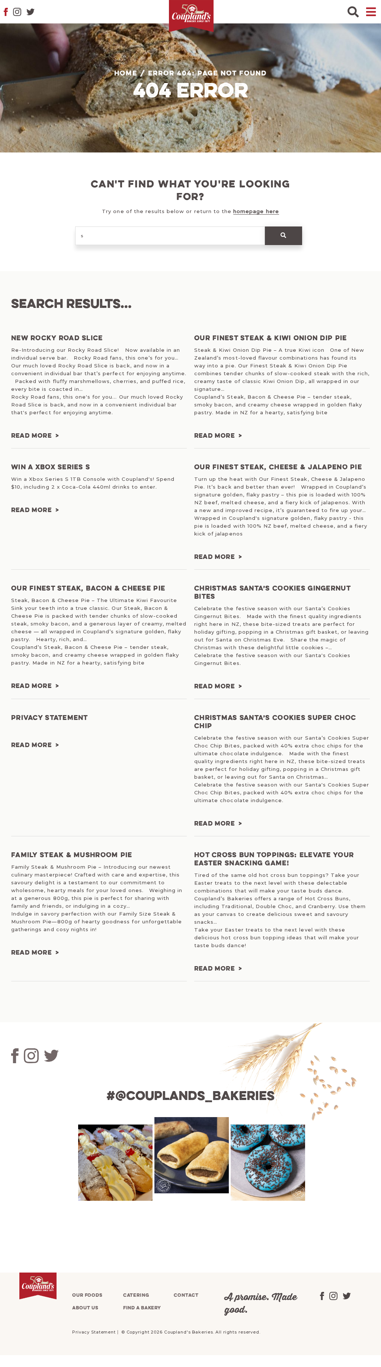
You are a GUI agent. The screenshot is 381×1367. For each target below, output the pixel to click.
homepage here (256, 211)
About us (85, 1308)
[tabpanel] (114, 1163)
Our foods (87, 1295)
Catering (136, 1295)
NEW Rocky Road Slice (57, 338)
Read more (31, 436)
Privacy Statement (49, 718)
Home (125, 74)
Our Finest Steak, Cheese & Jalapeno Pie (278, 467)
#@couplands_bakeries (190, 1096)
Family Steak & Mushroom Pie (71, 855)
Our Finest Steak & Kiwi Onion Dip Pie (270, 338)
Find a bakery (142, 1308)
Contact (186, 1295)
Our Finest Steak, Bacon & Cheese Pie (88, 589)
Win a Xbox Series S (50, 467)
